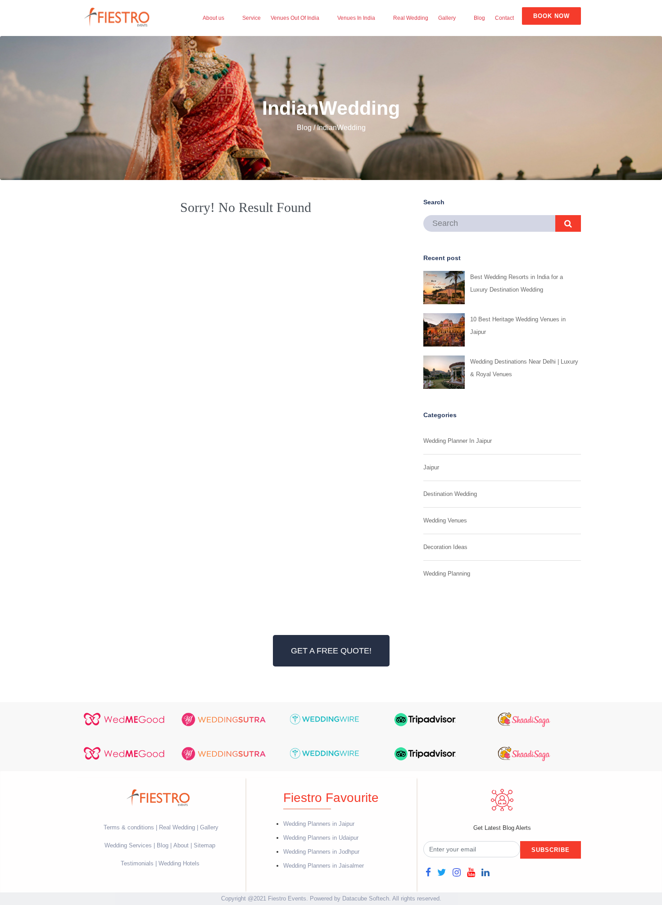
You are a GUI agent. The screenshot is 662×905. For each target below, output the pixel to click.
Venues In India (356, 18)
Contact (504, 18)
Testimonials (137, 863)
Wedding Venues (445, 520)
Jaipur (431, 467)
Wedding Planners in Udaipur (320, 837)
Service (251, 18)
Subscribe (550, 849)
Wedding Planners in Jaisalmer (323, 865)
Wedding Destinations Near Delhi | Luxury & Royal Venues (524, 368)
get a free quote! (331, 650)
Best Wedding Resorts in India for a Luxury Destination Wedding (516, 283)
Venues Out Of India (295, 18)
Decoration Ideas (445, 547)
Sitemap (204, 845)
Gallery (447, 18)
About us (213, 18)
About (181, 845)
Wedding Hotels (179, 863)
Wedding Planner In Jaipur (457, 440)
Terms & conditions (130, 827)
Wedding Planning (446, 573)
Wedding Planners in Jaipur (318, 823)
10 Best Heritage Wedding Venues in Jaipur (518, 325)
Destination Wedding (450, 494)
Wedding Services (128, 845)
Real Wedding (410, 18)
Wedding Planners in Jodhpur (321, 851)
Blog (479, 18)
